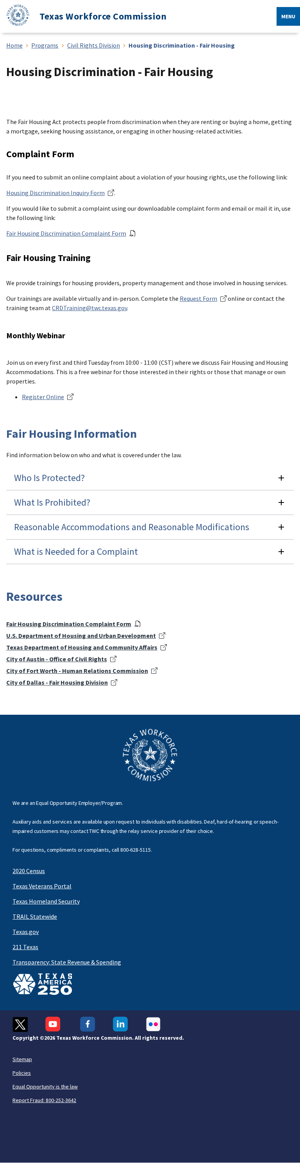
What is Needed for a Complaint (76, 551)
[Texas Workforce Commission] (15, 16)
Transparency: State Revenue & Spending (66, 962)
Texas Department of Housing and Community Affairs (81, 647)
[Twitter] (20, 1024)
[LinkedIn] (120, 1024)
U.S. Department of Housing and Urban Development (81, 635)
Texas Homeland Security (46, 901)
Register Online (43, 397)
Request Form (198, 298)
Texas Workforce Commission (102, 16)
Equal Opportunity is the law (45, 1086)
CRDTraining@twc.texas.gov (89, 308)
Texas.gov (25, 932)
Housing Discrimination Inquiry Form (55, 193)
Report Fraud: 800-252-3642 (44, 1100)
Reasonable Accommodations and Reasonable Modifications (131, 527)
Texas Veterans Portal (41, 886)
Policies (21, 1072)
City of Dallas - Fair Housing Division (57, 682)
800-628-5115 (135, 849)
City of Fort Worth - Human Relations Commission (77, 671)
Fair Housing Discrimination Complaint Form (66, 233)
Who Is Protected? (49, 478)
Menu (288, 16)
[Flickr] (153, 1024)
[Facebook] (87, 1024)
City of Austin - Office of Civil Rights (56, 659)
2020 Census (28, 871)
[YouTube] (53, 1024)
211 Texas (25, 947)
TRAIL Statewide (34, 916)
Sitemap (22, 1059)
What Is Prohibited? (52, 502)
